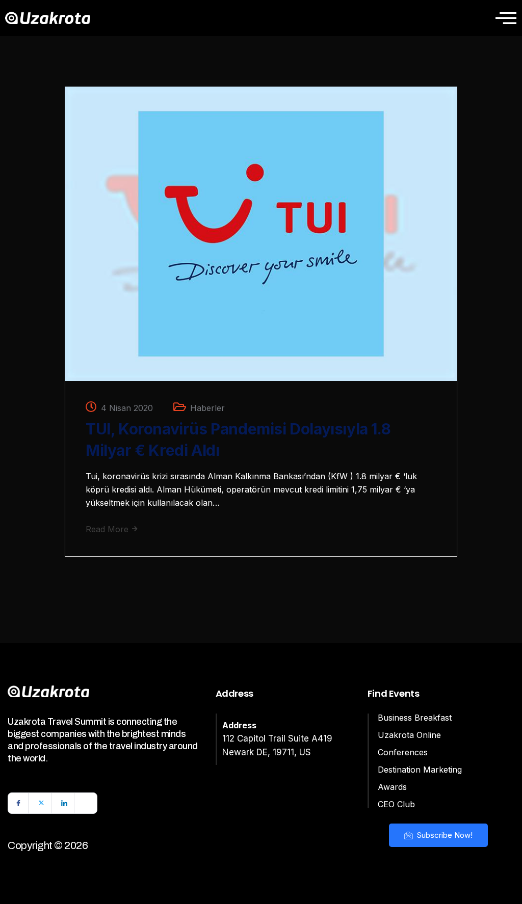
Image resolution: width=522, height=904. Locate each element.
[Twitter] (41, 803)
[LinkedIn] (64, 803)
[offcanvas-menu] (506, 18)
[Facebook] (18, 803)
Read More (108, 529)
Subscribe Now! (444, 835)
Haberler (207, 408)
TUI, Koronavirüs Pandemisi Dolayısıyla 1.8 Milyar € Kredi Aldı (238, 439)
